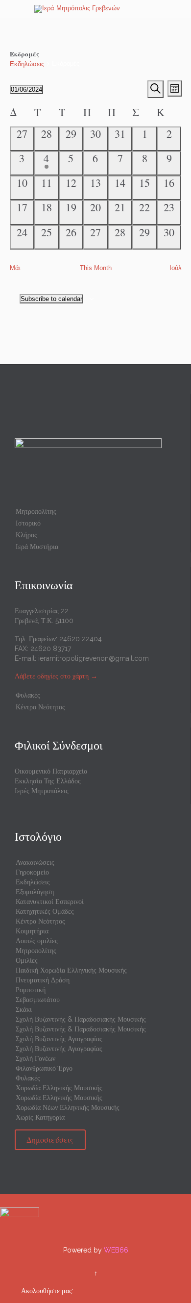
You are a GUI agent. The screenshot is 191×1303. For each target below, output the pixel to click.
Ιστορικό (28, 523)
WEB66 (116, 1250)
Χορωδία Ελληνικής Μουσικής (59, 1088)
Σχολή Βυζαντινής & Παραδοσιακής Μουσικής (81, 1019)
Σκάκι (24, 1009)
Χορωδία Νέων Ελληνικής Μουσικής (67, 1107)
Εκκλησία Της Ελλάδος (48, 781)
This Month (96, 268)
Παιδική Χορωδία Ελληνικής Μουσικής (71, 970)
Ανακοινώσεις (35, 862)
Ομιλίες (27, 960)
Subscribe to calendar (51, 298)
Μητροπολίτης (36, 511)
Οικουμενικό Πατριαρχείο (51, 771)
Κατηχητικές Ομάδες (45, 911)
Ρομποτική (31, 990)
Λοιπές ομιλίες (37, 941)
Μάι (15, 268)
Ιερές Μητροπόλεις (42, 791)
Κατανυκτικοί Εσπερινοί (50, 901)
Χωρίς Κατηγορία (40, 1117)
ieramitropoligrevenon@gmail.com (93, 658)
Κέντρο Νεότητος (40, 707)
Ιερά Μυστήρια (37, 547)
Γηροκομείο (32, 872)
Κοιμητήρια (32, 931)
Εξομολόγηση (35, 892)
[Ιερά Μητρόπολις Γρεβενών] (101, 9)
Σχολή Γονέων (35, 1058)
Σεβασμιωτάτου (38, 999)
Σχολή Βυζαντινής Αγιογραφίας (59, 1039)
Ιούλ (175, 268)
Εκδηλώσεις (27, 64)
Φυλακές (28, 695)
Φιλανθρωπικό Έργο (44, 1068)
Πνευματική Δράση (43, 980)
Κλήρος (26, 535)
